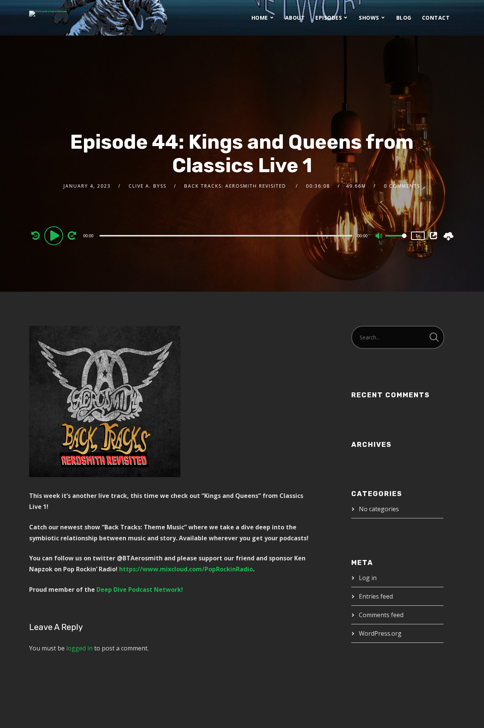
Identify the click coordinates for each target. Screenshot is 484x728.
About (295, 17)
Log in (368, 578)
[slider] (395, 242)
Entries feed (376, 596)
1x (418, 235)
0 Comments (402, 186)
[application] (227, 235)
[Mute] (379, 236)
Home (259, 17)
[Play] (54, 235)
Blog (403, 17)
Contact (436, 17)
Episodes (328, 17)
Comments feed (381, 615)
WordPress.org (380, 633)
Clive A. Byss (147, 186)
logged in (79, 648)
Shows (369, 17)
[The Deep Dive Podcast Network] (48, 13)
